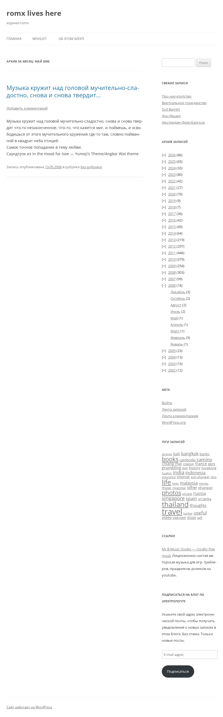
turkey (188, 513)
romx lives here (34, 13)
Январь (177, 344)
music (166, 487)
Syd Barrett (171, 109)
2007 (172, 278)
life (166, 482)
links (175, 483)
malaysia (189, 483)
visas (191, 517)
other (192, 487)
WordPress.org (174, 422)
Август (176, 305)
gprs (211, 463)
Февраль (178, 337)
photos (171, 493)
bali (176, 453)
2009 (172, 265)
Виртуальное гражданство (184, 102)
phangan (205, 487)
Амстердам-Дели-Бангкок (183, 122)
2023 (172, 174)
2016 (172, 220)
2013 (172, 239)
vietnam (179, 517)
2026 (172, 154)
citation (188, 464)
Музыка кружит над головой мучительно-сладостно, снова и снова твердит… (73, 91)
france (201, 463)
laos (213, 477)
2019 (172, 200)
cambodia (187, 459)
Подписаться (178, 671)
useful (200, 513)
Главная (14, 38)
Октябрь (178, 298)
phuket (187, 494)
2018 (172, 207)
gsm (185, 468)
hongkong (209, 468)
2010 (172, 259)
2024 (172, 168)
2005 (172, 350)
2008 (172, 272)
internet (183, 477)
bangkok (190, 454)
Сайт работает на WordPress (29, 707)
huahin (167, 473)
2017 (172, 213)
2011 (172, 252)
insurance (169, 477)
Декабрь (178, 291)
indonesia (195, 473)
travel (172, 511)
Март (175, 331)
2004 (172, 357)
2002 (172, 370)
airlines (167, 454)
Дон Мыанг (171, 115)
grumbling (171, 467)
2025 (172, 161)
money (204, 483)
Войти (167, 402)
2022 (172, 181)
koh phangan (200, 477)
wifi (199, 517)
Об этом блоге (71, 38)
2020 (172, 194)
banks (204, 453)
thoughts (198, 505)
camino (204, 459)
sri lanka (204, 498)
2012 (172, 246)
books (170, 459)
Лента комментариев (180, 415)
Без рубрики (91, 166)
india (178, 472)
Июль (175, 311)
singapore (173, 498)
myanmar (179, 488)
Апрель (177, 324)
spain (191, 498)
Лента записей (174, 409)
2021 (172, 187)
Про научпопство (176, 96)
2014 (172, 233)
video (167, 517)
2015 (172, 226)
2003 (172, 363)
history (194, 467)
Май (174, 318)
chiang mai (172, 463)
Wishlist (39, 38)
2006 (172, 285)
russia (199, 493)
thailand (175, 504)
